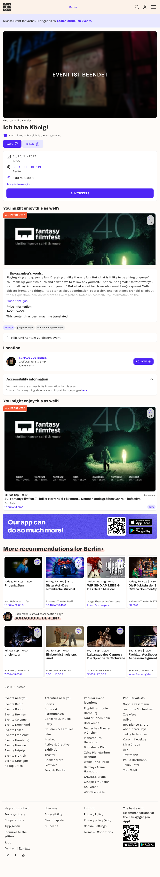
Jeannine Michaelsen (138, 709)
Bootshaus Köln (95, 747)
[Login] (145, 7)
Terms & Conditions (98, 832)
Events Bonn (14, 709)
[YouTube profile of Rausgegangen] (23, 855)
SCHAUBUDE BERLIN (27, 167)
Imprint (89, 808)
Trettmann (130, 755)
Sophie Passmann (136, 704)
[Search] (136, 7)
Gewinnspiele (54, 820)
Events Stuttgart (16, 760)
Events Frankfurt (16, 735)
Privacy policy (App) (97, 820)
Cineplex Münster (96, 782)
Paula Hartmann (135, 760)
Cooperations (14, 820)
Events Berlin (14, 704)
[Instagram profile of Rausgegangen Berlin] (8, 855)
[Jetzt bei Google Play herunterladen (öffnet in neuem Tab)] (140, 530)
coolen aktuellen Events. (74, 21)
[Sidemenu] (153, 7)
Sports (49, 704)
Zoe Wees (129, 714)
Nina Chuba (131, 744)
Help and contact (17, 808)
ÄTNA (126, 749)
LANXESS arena (95, 776)
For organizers (15, 814)
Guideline (51, 826)
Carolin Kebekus (134, 739)
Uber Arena (91, 723)
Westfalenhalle (94, 792)
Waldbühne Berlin (96, 762)
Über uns (51, 808)
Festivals (51, 765)
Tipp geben (12, 826)
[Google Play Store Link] (148, 844)
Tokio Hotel (131, 765)
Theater (9, 327)
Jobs (8, 842)
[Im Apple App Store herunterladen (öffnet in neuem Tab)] (140, 522)
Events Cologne (16, 719)
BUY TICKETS (80, 193)
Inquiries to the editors (16, 834)
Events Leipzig (15, 750)
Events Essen (14, 730)
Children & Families (59, 729)
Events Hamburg (16, 740)
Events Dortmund (17, 724)
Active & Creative (57, 744)
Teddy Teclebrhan (135, 734)
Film (48, 734)
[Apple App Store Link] (131, 844)
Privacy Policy (93, 814)
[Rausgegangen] (7, 7)
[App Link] (131, 833)
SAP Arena (91, 787)
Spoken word (54, 760)
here (84, 390)
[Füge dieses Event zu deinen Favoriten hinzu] (37, 561)
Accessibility (53, 814)
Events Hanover (16, 745)
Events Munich (15, 755)
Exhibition (52, 749)
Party (48, 724)
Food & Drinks (55, 770)
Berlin (8, 687)
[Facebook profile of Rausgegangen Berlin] (15, 855)
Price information (19, 184)
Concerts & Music (58, 719)
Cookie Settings (95, 826)
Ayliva (127, 719)
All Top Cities (14, 766)
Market (50, 739)
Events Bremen (15, 714)
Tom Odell (130, 770)
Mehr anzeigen (17, 301)
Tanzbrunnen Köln (97, 718)
